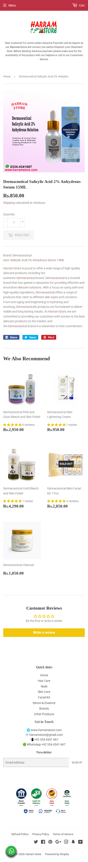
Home (6, 76)
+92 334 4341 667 (46, 739)
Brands (44, 708)
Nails (44, 686)
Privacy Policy (40, 834)
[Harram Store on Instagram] (66, 842)
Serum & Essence (44, 703)
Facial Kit (44, 697)
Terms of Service (63, 834)
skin (47, 297)
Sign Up (77, 762)
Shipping (9, 202)
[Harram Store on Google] (58, 842)
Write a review (44, 632)
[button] (12, 424)
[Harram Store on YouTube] (80, 842)
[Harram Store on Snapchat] (73, 842)
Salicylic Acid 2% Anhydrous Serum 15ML (37, 260)
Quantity (9, 214)
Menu (12, 5)
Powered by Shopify (57, 854)
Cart (81, 5)
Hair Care (44, 681)
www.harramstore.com (46, 730)
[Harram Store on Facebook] (43, 842)
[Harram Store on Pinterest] (50, 842)
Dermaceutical (25, 278)
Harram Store (12, 268)
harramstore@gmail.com (46, 734)
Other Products (44, 714)
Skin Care (44, 691)
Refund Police (20, 834)
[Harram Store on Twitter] (36, 842)
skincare (23, 287)
